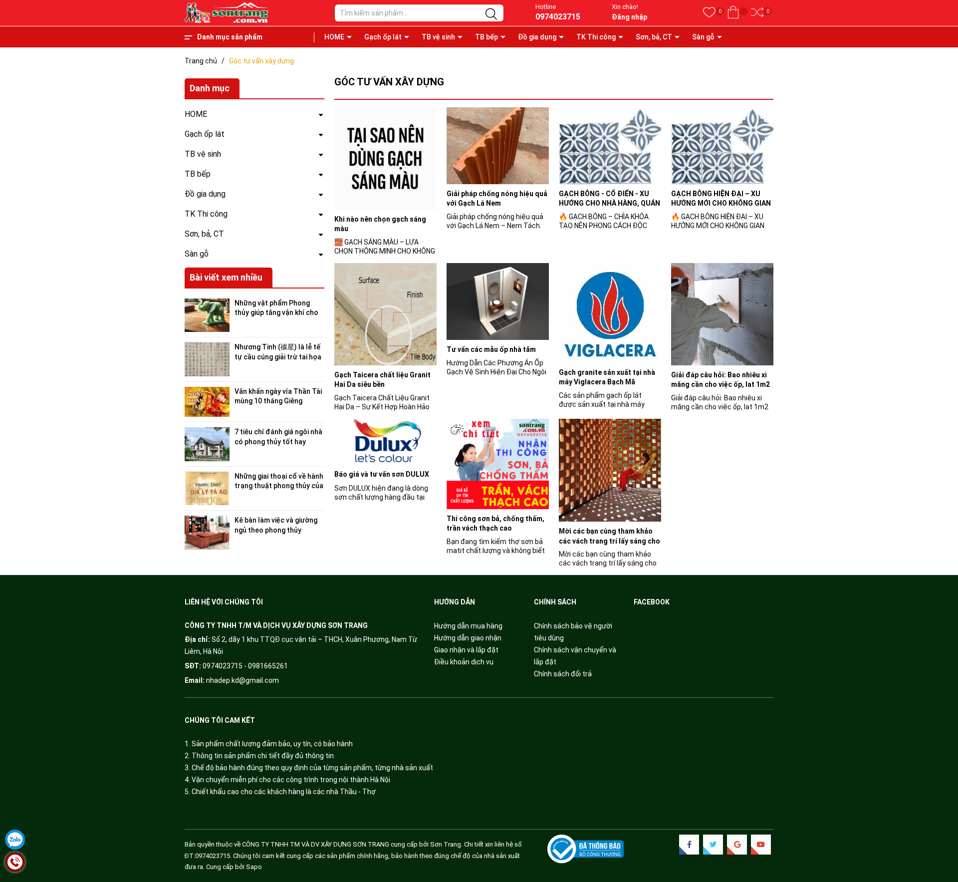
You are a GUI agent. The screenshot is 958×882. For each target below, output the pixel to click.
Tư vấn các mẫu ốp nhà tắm (491, 349)
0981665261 (268, 666)
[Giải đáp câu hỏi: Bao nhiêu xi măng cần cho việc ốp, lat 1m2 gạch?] (722, 314)
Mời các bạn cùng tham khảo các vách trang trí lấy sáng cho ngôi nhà (609, 541)
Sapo (254, 867)
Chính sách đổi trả (563, 674)
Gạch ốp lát (383, 37)
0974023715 (557, 16)
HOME (334, 37)
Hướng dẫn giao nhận (467, 638)
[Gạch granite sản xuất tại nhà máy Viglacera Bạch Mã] (610, 313)
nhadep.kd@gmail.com (242, 680)
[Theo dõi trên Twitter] (713, 845)
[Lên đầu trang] (938, 832)
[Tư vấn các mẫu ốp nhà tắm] (498, 301)
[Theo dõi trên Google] (737, 845)
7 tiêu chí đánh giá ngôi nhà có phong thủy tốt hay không (278, 441)
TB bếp (486, 37)
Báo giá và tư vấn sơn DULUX (381, 474)
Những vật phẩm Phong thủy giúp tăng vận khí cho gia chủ (276, 312)
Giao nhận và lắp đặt (466, 650)
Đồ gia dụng (537, 37)
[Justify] (491, 14)
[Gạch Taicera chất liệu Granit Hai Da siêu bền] (385, 314)
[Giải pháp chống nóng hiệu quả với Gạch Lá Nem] (498, 145)
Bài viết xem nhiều (226, 277)
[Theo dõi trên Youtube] (761, 845)
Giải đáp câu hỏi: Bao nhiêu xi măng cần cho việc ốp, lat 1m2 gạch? (720, 384)
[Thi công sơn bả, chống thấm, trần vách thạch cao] (498, 464)
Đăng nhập (629, 17)
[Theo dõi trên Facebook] (689, 845)
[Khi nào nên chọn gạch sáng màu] (385, 158)
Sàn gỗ (703, 37)
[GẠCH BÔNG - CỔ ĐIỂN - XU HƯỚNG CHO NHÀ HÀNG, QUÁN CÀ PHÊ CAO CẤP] (610, 145)
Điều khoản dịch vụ (463, 662)
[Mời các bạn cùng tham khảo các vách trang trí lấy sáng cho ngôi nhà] (610, 470)
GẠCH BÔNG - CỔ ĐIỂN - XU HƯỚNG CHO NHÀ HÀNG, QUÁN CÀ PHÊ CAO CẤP (609, 203)
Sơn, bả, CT (654, 37)
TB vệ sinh (438, 37)
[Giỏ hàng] (733, 12)
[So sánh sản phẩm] (757, 12)
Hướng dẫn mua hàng (468, 626)
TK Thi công (596, 37)
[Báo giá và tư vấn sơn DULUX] (385, 442)
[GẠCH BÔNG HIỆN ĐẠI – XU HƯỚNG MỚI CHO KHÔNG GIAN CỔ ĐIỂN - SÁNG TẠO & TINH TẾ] (722, 145)
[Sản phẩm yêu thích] (709, 12)
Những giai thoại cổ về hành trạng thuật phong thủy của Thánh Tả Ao (279, 486)
